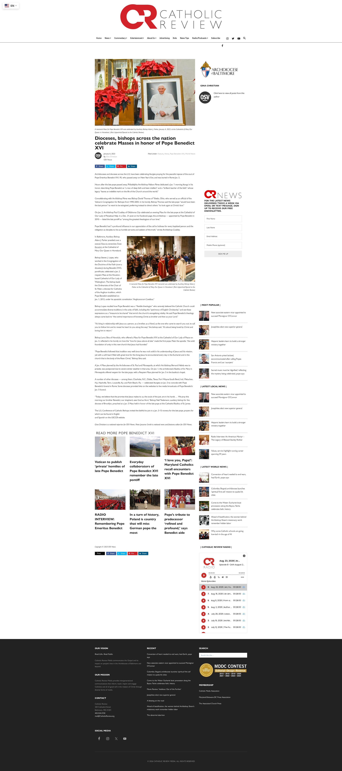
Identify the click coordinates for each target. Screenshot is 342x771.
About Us (151, 38)
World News (190, 154)
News (107, 38)
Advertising (165, 38)
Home (99, 38)
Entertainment (136, 38)
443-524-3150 (100, 713)
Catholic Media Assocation (209, 691)
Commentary (120, 38)
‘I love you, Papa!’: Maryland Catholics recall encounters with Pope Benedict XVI (179, 469)
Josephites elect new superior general (226, 327)
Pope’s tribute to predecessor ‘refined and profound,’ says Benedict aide (177, 524)
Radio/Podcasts (199, 38)
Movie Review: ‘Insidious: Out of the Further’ (164, 689)
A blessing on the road (155, 701)
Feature (161, 154)
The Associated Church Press (210, 703)
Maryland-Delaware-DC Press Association (214, 697)
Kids (175, 38)
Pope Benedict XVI (177, 154)
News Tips (184, 38)
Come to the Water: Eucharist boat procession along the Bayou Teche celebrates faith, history (226, 505)
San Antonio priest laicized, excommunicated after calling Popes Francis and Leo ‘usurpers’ (226, 359)
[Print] (96, 553)
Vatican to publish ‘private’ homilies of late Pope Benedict (110, 466)
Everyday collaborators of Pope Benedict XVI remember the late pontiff (144, 471)
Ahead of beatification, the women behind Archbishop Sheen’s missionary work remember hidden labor (228, 520)
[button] (244, 38)
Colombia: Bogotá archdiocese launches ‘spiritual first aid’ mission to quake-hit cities (228, 491)
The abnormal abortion (156, 715)
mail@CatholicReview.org (104, 716)
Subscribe (215, 38)
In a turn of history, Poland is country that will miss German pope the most (144, 524)
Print (99, 553)
